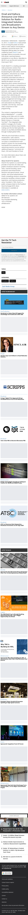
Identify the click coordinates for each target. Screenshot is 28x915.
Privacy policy (5, 885)
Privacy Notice (21, 256)
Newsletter (23, 36)
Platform (4, 10)
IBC (24, 6)
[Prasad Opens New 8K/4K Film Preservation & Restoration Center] (14, 825)
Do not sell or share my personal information (13, 905)
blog (3, 272)
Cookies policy (5, 889)
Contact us (4, 899)
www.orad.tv (5, 190)
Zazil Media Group (11, 31)
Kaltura (16, 43)
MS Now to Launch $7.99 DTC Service (12, 857)
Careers (4, 895)
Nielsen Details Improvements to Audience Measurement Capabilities (14, 842)
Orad (9, 43)
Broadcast (10, 10)
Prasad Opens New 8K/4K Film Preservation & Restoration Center (14, 830)
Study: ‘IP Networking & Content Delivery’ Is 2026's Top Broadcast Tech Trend (13, 850)
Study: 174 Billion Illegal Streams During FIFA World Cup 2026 (13, 836)
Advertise (4, 902)
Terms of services (19, 254)
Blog (3, 31)
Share (5, 36)
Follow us (16, 36)
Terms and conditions (7, 879)
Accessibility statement (7, 892)
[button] (2, 2)
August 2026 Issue (14, 6)
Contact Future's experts (8, 882)
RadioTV (15, 52)
